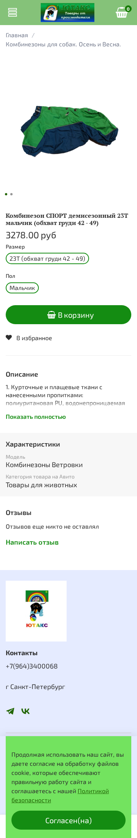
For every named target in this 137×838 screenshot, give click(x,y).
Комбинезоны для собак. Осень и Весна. (63, 44)
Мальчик (22, 287)
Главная (17, 34)
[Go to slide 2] (11, 194)
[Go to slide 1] (6, 194)
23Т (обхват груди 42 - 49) (47, 258)
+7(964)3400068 (32, 666)
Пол (10, 276)
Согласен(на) (68, 820)
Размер (15, 247)
